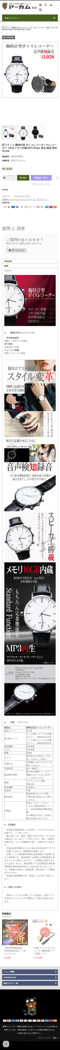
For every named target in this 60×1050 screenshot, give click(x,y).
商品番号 (5, 156)
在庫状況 (5, 161)
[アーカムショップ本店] (30, 1006)
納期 (6, 266)
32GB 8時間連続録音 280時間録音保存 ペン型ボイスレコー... (15, 951)
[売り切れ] (15, 925)
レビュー (8, 270)
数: (4, 178)
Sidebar (10, 37)
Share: (5, 190)
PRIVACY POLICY (44, 1038)
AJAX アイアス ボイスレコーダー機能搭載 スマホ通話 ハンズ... (45, 951)
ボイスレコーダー (22, 196)
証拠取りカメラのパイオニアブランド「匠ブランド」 (25, 199)
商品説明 (8, 261)
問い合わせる (17, 250)
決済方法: (6, 203)
